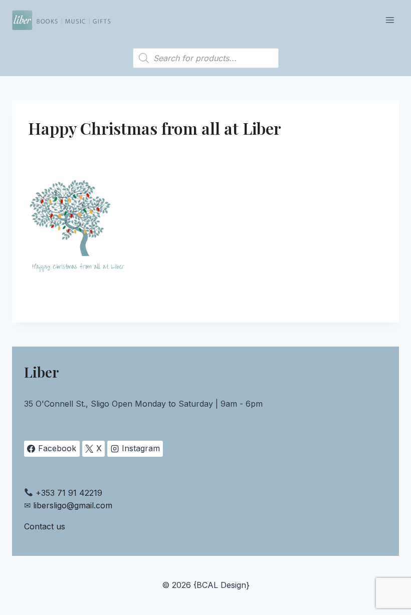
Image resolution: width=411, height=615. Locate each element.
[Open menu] (389, 20)
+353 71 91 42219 (69, 493)
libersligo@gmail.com (72, 505)
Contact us (44, 526)
